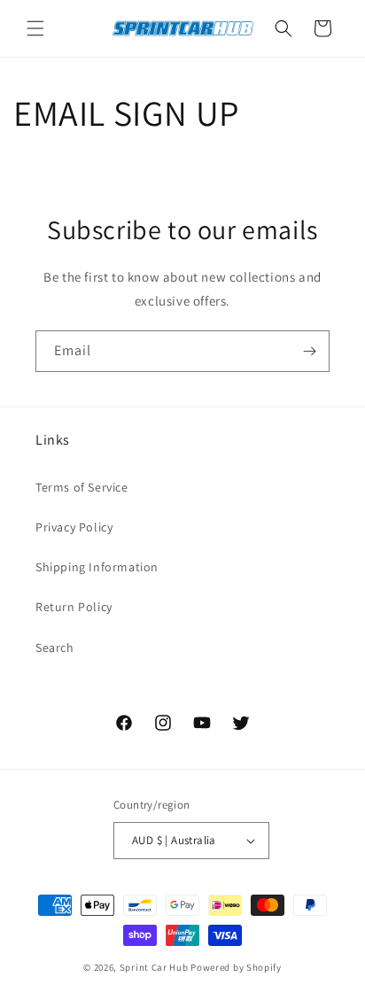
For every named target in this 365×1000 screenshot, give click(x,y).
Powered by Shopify (236, 967)
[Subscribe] (309, 351)
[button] (35, 28)
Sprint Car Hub (154, 967)
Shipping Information (97, 567)
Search (54, 647)
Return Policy (74, 607)
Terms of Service (81, 487)
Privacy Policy (74, 527)
